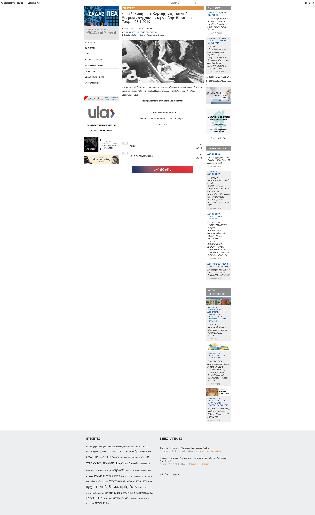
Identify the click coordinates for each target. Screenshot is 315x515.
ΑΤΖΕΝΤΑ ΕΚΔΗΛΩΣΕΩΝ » (218, 77)
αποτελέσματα (120, 498)
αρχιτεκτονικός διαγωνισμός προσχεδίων (126, 492)
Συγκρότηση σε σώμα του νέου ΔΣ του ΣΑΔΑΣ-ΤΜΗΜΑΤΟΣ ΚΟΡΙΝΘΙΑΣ (218, 272)
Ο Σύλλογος (90, 42)
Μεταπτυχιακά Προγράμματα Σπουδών (130, 481)
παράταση (99, 475)
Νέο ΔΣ (112, 447)
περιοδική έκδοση (100, 463)
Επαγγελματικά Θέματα (96, 66)
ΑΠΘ (121, 451)
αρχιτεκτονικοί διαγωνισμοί (95, 493)
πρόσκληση (91, 447)
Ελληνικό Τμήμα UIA (134, 447)
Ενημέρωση (90, 48)
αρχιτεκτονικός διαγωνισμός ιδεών (111, 487)
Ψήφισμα (128, 471)
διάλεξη (90, 476)
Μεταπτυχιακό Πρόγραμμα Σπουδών (102, 452)
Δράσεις (88, 54)
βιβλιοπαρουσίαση (146, 470)
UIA (143, 456)
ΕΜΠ (148, 457)
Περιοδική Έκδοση (93, 60)
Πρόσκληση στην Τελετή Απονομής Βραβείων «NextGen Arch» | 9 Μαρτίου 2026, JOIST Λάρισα (217, 24)
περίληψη (132, 498)
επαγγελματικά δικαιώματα (97, 481)
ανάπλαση (142, 487)
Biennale (149, 476)
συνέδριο (90, 503)
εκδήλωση (117, 470)
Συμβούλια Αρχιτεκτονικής (121, 457)
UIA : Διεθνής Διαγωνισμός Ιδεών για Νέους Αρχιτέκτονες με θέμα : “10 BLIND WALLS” (217, 330)
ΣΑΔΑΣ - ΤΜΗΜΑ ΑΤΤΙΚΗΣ (98, 457)
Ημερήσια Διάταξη (127, 463)
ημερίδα (106, 446)
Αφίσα (132, 146)
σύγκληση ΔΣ (102, 503)
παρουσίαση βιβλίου (142, 498)
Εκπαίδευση (90, 71)
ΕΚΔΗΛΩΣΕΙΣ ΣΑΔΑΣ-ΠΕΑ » (218, 83)
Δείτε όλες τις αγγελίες (169, 474)
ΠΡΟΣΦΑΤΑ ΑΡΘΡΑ (216, 148)
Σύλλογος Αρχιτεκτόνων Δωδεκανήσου (133, 476)
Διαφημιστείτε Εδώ (219, 138)
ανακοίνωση (113, 475)
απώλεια (136, 470)
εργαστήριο (107, 498)
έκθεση (99, 447)
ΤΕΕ (146, 447)
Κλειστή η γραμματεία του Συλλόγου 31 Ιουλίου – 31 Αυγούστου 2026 (218, 160)
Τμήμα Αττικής (135, 457)
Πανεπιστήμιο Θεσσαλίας (138, 451)
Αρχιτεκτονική (92, 83)
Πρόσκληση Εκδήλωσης (141, 156)
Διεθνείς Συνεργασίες (94, 77)
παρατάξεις (120, 447)
